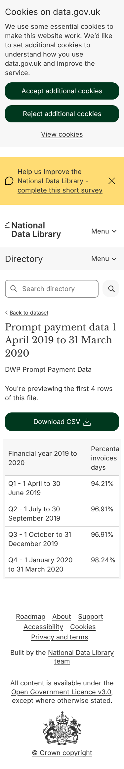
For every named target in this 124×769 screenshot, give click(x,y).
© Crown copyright (62, 753)
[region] (62, 509)
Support (90, 616)
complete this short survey (60, 190)
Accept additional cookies (62, 91)
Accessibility (43, 627)
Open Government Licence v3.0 (61, 692)
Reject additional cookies (62, 114)
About (61, 616)
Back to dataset (29, 312)
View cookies (62, 134)
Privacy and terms (59, 637)
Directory (24, 259)
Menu (100, 231)
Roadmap (30, 616)
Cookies (83, 627)
